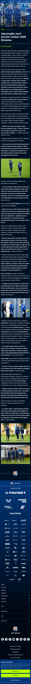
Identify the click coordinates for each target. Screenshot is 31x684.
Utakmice (3, 593)
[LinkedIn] (21, 639)
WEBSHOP (4, 1)
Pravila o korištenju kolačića (15, 654)
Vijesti (3, 584)
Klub (2, 606)
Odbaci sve (15, 675)
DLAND (19, 1)
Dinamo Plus (4, 596)
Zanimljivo (4, 621)
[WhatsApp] (28, 639)
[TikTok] (24, 639)
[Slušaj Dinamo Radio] (22, 5)
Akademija (4, 611)
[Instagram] (6, 639)
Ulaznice (3, 598)
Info (2, 616)
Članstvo (3, 590)
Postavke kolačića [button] (15, 657)
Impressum (15, 652)
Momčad (3, 587)
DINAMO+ (12, 1)
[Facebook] (2, 639)
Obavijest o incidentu (15, 646)
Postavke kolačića (15, 680)
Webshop (3, 601)
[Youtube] (13, 639)
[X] (17, 639)
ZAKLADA (27, 1)
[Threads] (10, 639)
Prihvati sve (15, 671)
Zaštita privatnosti (15, 649)
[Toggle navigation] (29, 5)
